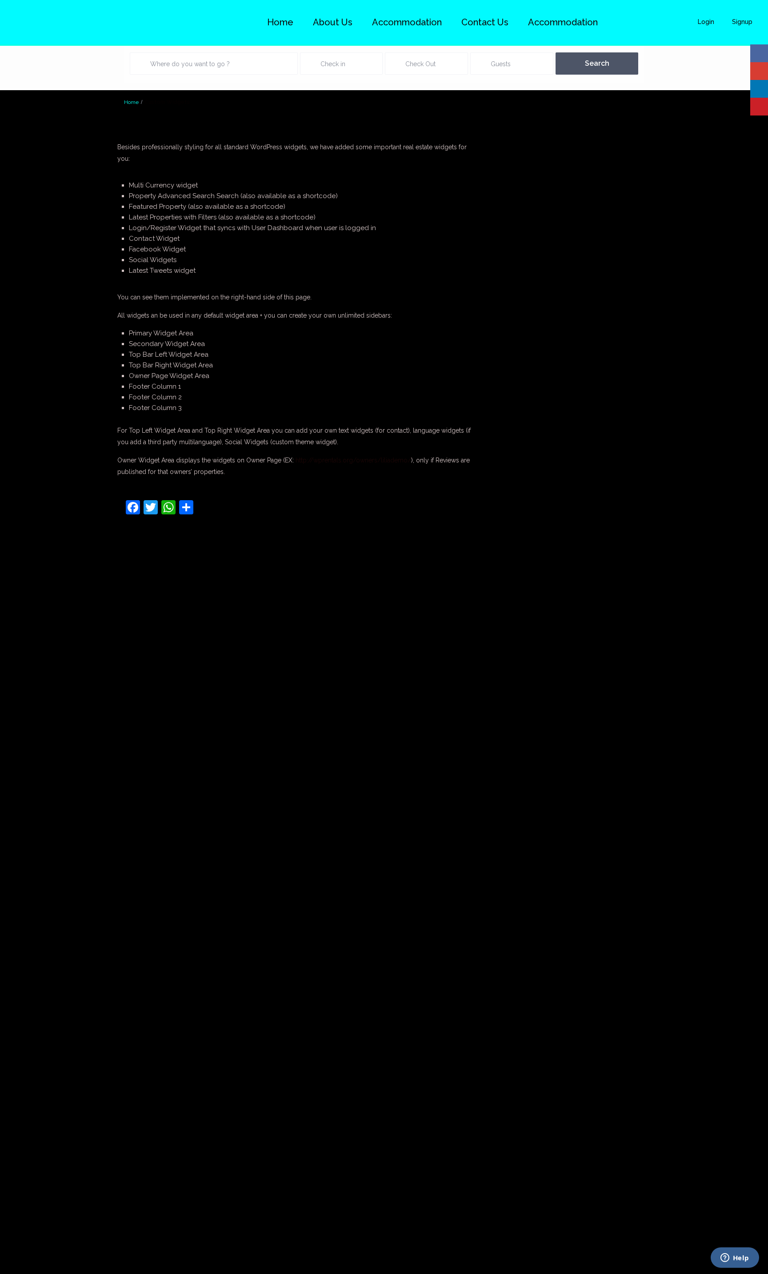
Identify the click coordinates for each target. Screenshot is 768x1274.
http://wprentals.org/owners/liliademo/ (353, 460)
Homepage (28, 779)
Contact (33, 727)
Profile (35, 1143)
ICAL (37, 925)
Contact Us (484, 22)
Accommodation (563, 22)
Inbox (36, 935)
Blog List (31, 717)
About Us (332, 22)
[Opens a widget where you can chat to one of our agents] (734, 1258)
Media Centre (25, 966)
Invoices (32, 946)
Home (280, 22)
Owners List (27, 1112)
